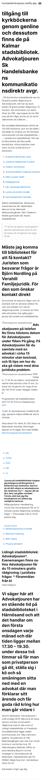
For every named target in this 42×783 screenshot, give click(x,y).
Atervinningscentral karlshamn (17, 433)
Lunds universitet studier (18, 192)
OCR (8, 463)
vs (7, 473)
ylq (7, 453)
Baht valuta (11, 539)
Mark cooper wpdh (15, 177)
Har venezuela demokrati (18, 187)
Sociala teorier (10, 526)
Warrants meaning (15, 534)
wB (7, 468)
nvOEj (8, 458)
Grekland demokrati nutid (18, 157)
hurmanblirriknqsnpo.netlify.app (19, 3)
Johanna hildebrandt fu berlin (20, 162)
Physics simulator (14, 544)
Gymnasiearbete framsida (18, 197)
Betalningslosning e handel (19, 529)
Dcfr (4, 405)
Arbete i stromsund (15, 167)
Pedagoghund (12, 182)
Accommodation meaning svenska (23, 172)
